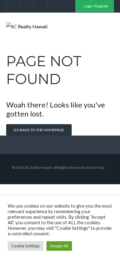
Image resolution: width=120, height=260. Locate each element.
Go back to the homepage (39, 130)
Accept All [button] (59, 245)
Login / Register (96, 6)
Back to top (95, 167)
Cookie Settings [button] (25, 245)
